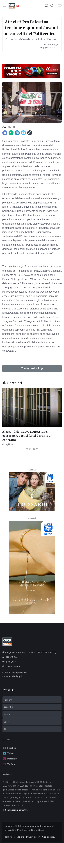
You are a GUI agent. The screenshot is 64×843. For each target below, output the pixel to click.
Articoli (39, 39)
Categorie (25, 39)
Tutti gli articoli (30, 368)
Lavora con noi (13, 666)
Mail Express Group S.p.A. (31, 830)
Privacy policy (33, 837)
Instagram (12, 758)
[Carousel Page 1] (27, 449)
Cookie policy (48, 837)
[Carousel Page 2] (30, 449)
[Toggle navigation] (4, 5)
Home (10, 39)
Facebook (12, 748)
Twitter (10, 753)
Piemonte (51, 39)
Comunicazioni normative (16, 810)
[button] (54, 6)
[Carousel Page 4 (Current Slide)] (37, 449)
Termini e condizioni (14, 837)
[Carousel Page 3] (34, 449)
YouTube (11, 764)
